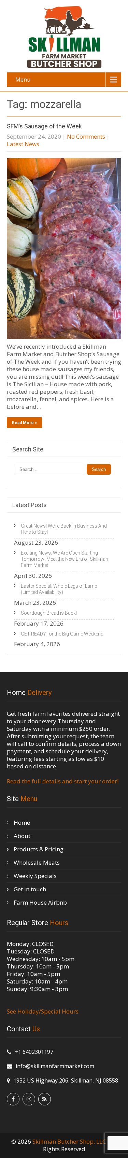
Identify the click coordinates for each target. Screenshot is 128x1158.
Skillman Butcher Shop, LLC (69, 1141)
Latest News (23, 144)
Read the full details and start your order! (62, 781)
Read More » (24, 422)
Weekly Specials (35, 876)
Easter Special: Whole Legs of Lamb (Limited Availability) (59, 589)
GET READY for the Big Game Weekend (62, 634)
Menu (22, 79)
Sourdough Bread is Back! (49, 613)
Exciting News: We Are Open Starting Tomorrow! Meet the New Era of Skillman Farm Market (64, 559)
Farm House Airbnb (40, 902)
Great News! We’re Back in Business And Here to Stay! (64, 529)
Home (22, 822)
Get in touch (30, 889)
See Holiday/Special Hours (43, 1011)
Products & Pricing (38, 849)
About (22, 836)
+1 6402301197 (34, 1052)
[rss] (44, 1099)
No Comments (86, 136)
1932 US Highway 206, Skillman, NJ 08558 (65, 1080)
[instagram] (29, 1099)
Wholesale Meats (37, 862)
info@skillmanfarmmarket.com (55, 1066)
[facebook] (13, 1099)
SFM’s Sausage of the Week (44, 126)
